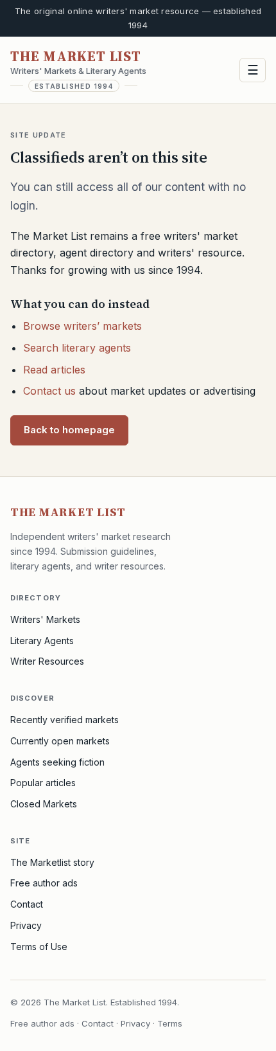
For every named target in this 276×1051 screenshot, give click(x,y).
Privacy (26, 925)
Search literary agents (77, 347)
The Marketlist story (52, 862)
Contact (26, 904)
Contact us (49, 390)
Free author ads (44, 882)
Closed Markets (43, 803)
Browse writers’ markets (82, 325)
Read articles (54, 369)
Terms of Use (38, 946)
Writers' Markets (45, 619)
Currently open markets (60, 740)
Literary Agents (42, 640)
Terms (169, 1023)
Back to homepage (69, 430)
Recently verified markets (64, 719)
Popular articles (43, 782)
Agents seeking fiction (57, 762)
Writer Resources (47, 661)
